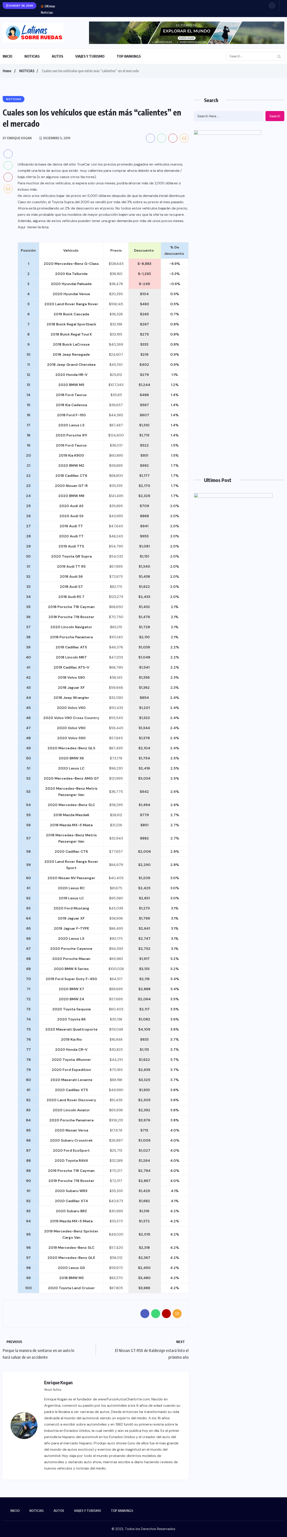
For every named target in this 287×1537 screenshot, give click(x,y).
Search (275, 116)
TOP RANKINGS (129, 56)
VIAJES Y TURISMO (89, 56)
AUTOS (57, 56)
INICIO (7, 56)
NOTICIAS (32, 56)
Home (7, 71)
